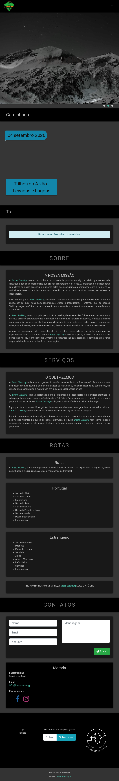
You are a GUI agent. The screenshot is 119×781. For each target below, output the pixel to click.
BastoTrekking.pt (64, 776)
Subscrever (66, 737)
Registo (22, 733)
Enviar (103, 651)
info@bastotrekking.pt (20, 685)
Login (22, 729)
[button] (104, 105)
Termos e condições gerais (61, 729)
